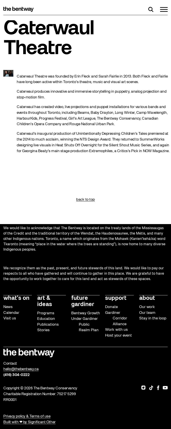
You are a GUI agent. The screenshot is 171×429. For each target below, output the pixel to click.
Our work (147, 307)
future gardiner (82, 301)
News (8, 307)
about (147, 298)
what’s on (16, 298)
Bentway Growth (85, 313)
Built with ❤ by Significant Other (29, 422)
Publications (48, 324)
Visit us (9, 318)
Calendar (11, 313)
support (115, 298)
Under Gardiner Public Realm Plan (85, 324)
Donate (111, 307)
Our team (147, 313)
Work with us (116, 329)
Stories (43, 330)
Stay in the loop (152, 318)
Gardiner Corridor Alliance (116, 318)
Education (46, 319)
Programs (45, 313)
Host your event (118, 335)
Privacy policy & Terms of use (26, 416)
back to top (85, 199)
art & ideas (44, 301)
